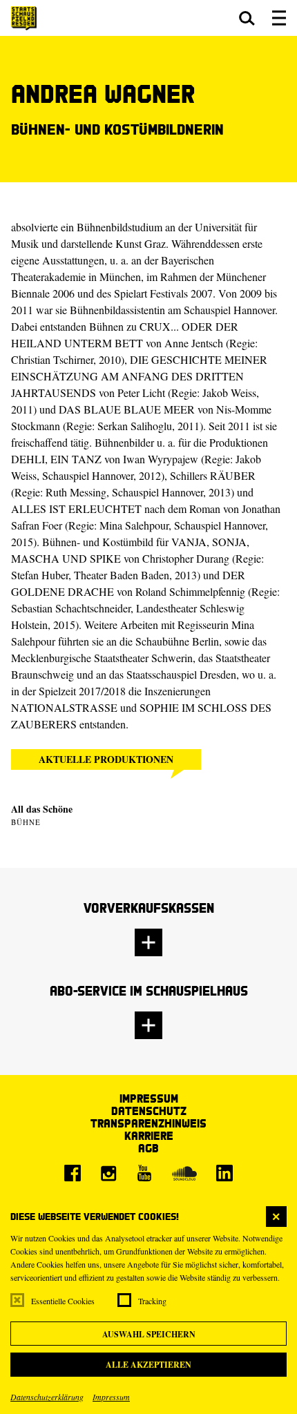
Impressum (111, 1396)
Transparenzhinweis (148, 1123)
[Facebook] (72, 1173)
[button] (247, 18)
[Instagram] (108, 1173)
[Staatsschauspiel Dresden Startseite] (24, 18)
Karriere (148, 1135)
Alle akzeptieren (148, 1365)
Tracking (152, 1300)
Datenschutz (148, 1110)
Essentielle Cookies (63, 1300)
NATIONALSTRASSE (64, 707)
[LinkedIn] (224, 1173)
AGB (148, 1148)
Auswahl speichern (148, 1334)
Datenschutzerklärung (47, 1396)
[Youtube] (144, 1173)
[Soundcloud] (184, 1173)
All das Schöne (42, 809)
